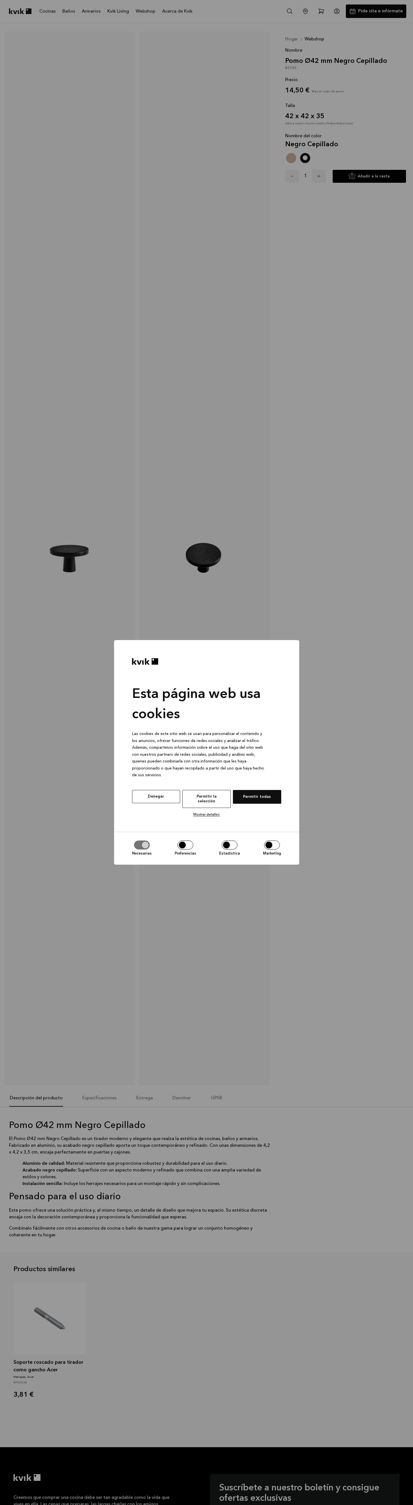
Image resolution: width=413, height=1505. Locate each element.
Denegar (156, 796)
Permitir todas (257, 797)
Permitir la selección (207, 798)
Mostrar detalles (206, 814)
